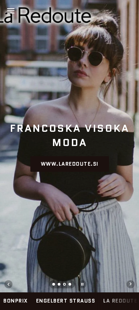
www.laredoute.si (70, 164)
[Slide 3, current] (64, 285)
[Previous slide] (8, 284)
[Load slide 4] (70, 285)
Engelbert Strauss (65, 301)
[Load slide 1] (54, 285)
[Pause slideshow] (82, 284)
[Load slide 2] (59, 285)
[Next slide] (130, 284)
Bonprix (15, 301)
